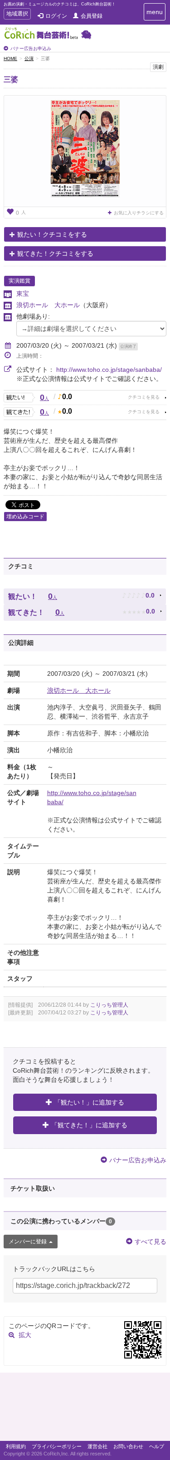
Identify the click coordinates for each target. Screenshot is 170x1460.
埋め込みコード (25, 516)
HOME (10, 58)
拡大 (25, 1334)
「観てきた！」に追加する (89, 1125)
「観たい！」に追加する (89, 1102)
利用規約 (16, 1446)
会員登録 (91, 16)
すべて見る (150, 1241)
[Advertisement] (85, 1409)
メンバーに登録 (28, 1241)
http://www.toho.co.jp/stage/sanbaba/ (109, 369)
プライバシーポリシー (57, 1446)
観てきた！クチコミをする (55, 253)
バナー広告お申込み (30, 48)
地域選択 (17, 15)
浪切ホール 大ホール (48, 305)
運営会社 (97, 1446)
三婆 (11, 79)
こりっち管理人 (109, 1005)
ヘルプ (156, 1446)
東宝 (22, 293)
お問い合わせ (128, 1446)
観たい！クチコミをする (52, 234)
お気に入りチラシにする (139, 212)
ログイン (56, 16)
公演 (29, 58)
